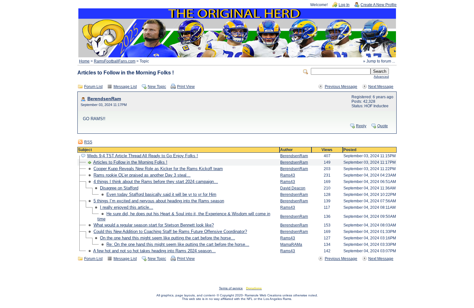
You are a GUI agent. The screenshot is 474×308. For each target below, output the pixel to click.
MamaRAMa (291, 244)
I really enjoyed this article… (126, 207)
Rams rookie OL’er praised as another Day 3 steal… (142, 175)
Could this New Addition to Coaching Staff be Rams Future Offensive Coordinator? (170, 231)
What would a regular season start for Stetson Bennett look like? (154, 225)
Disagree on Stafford (119, 188)
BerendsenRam (104, 98)
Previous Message (341, 86)
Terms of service (231, 288)
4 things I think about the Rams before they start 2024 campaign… (156, 181)
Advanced (381, 76)
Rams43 (287, 175)
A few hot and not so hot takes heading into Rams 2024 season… (154, 250)
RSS (88, 142)
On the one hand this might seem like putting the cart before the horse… (167, 238)
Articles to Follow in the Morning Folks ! (130, 162)
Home (84, 61)
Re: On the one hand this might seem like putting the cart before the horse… (177, 244)
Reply (361, 126)
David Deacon (292, 188)
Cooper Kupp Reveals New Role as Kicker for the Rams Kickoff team (158, 168)
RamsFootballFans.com (114, 61)
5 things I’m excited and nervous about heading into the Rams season (159, 200)
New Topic (157, 86)
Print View (186, 86)
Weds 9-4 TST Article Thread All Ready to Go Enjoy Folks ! (142, 155)
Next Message (380, 86)
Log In (344, 5)
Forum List (93, 86)
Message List (125, 86)
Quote (382, 126)
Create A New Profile (378, 5)
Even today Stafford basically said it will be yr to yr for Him (161, 194)
